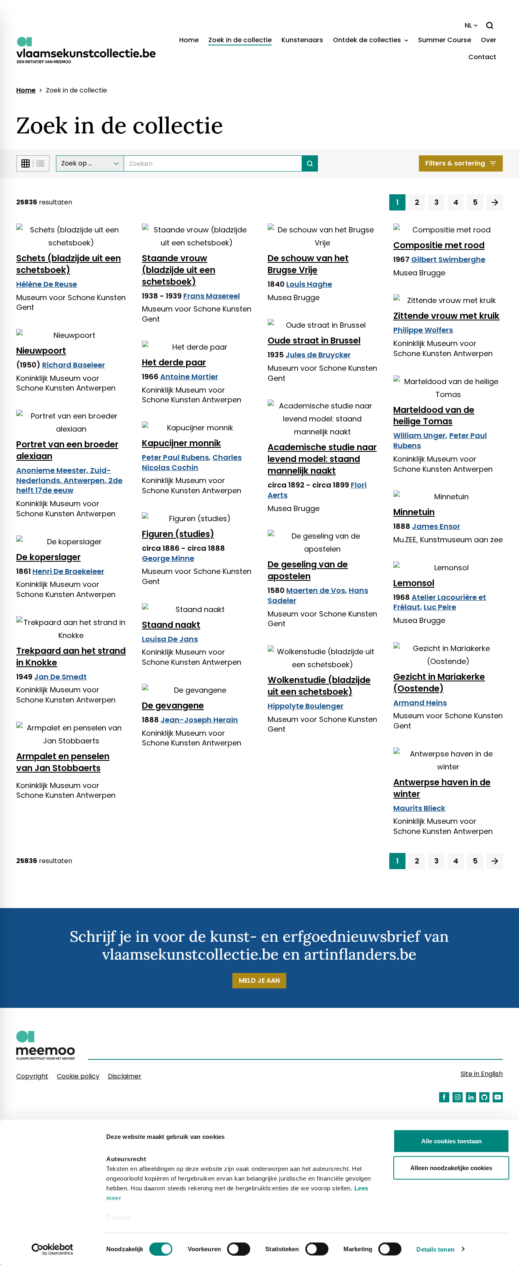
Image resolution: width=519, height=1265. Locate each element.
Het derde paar (174, 362)
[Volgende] (495, 202)
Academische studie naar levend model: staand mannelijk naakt (322, 459)
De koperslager (48, 557)
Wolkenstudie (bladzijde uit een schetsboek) (319, 686)
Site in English (482, 1073)
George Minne (168, 558)
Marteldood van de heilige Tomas (433, 415)
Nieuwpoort (41, 351)
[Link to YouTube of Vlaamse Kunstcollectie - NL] (498, 1097)
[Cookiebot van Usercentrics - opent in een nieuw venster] (52, 1249)
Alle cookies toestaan (451, 1141)
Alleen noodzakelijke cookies (451, 1167)
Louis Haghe (309, 284)
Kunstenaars (302, 40)
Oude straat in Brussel (314, 340)
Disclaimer (125, 1076)
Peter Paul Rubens (175, 457)
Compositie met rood (439, 245)
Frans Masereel (211, 296)
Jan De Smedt (60, 677)
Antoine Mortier (189, 377)
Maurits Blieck (419, 808)
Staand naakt (171, 625)
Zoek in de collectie (240, 40)
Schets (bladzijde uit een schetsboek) (68, 264)
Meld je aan (259, 980)
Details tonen (435, 1249)
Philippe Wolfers (423, 330)
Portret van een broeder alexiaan (67, 450)
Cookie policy (78, 1076)
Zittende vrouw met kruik (446, 316)
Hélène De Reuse (46, 284)
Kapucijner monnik (181, 443)
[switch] (238, 1248)
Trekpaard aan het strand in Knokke (71, 656)
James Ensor (436, 526)
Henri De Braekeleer (68, 571)
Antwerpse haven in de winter (442, 788)
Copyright (32, 1076)
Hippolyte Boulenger (305, 706)
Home (189, 40)
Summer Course (444, 40)
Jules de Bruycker (318, 355)
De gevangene (173, 705)
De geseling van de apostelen (308, 570)
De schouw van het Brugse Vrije (308, 264)
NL (468, 25)
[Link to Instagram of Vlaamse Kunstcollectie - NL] (458, 1097)
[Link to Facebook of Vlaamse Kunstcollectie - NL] (444, 1097)
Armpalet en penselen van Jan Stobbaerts (62, 762)
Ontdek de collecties (368, 40)
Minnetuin (414, 512)
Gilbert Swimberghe (448, 259)
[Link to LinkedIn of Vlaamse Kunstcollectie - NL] (471, 1097)
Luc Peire (440, 607)
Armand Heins (420, 703)
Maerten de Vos (315, 590)
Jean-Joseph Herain (199, 720)
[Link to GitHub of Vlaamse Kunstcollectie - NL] (484, 1097)
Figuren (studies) (178, 534)
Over (488, 40)
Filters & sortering (455, 163)
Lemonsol (413, 583)
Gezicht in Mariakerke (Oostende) (439, 682)
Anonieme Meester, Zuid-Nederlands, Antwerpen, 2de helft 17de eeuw (69, 480)
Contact (482, 57)
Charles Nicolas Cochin (192, 462)
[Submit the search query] (310, 163)
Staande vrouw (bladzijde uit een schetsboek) (178, 270)
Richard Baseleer (73, 365)
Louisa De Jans (170, 639)
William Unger (419, 435)
